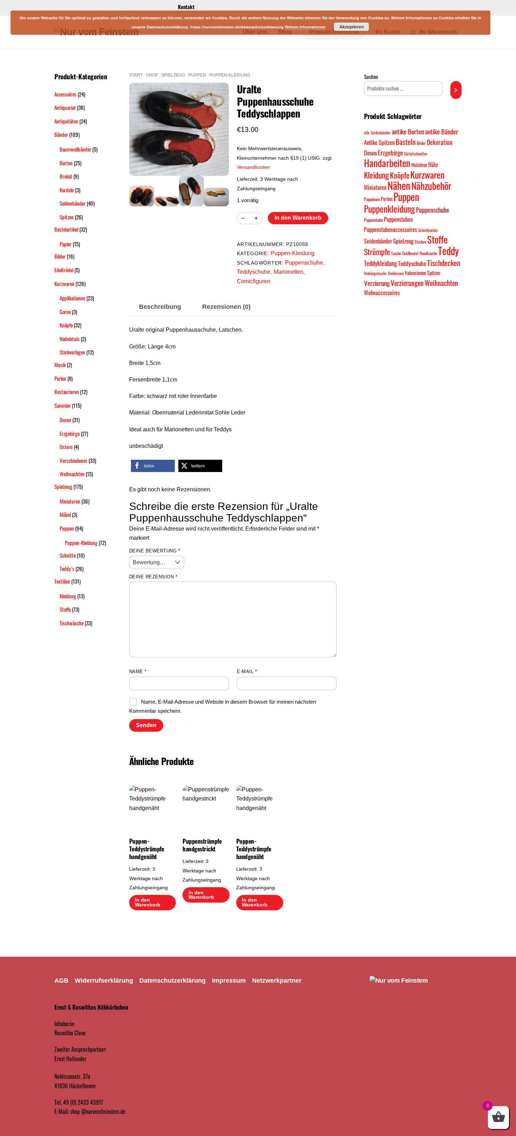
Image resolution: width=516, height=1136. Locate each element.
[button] (153, 466)
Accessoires (65, 94)
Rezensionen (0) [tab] (226, 306)
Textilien (62, 581)
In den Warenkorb (298, 218)
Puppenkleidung (389, 208)
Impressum (229, 980)
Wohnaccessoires (382, 292)
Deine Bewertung (154, 550)
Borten (66, 163)
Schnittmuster (428, 230)
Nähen (399, 185)
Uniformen (396, 273)
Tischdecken (443, 262)
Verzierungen (407, 283)
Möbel (65, 514)
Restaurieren (66, 392)
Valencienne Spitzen (422, 273)
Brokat (66, 176)
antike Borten (408, 131)
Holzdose (419, 164)
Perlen (60, 378)
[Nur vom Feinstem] (399, 980)
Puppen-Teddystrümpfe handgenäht (146, 849)
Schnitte (68, 555)
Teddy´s (67, 568)
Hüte (433, 164)
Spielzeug (173, 75)
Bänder (61, 134)
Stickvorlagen (72, 352)
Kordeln (67, 190)
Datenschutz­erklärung (172, 980)
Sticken (420, 242)
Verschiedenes (73, 460)
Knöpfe (66, 325)
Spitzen (67, 217)
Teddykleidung (380, 263)
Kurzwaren (64, 283)
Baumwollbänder (75, 149)
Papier (66, 244)
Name (138, 671)
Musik (60, 364)
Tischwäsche (72, 623)
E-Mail (247, 671)
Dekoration (439, 142)
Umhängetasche (375, 273)
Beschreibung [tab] (160, 306)
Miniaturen (70, 501)
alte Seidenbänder (377, 132)
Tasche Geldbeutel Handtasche (414, 253)
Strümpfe (377, 251)
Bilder (60, 256)
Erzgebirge (70, 433)
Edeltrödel (63, 270)
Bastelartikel (66, 229)
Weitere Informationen (305, 26)
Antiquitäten (66, 121)
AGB (61, 980)
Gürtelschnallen (415, 154)
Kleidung (68, 596)
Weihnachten (72, 474)
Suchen (371, 76)
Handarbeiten (387, 163)
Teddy (448, 251)
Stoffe (65, 609)
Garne (65, 311)
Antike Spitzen (379, 142)
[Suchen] (456, 90)
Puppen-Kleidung (230, 75)
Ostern (66, 447)
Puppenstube (373, 220)
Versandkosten (253, 167)
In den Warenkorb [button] (147, 902)
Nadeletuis (70, 339)
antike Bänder (441, 131)
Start (136, 75)
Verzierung (377, 283)
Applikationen (72, 298)
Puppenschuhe (304, 263)
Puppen (197, 75)
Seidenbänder (73, 203)
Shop (152, 75)
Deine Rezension (153, 576)
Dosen (65, 420)
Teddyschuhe (253, 272)
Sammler (62, 405)
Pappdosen (372, 199)
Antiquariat (65, 107)
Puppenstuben (398, 219)
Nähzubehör (431, 186)
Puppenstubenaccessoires (390, 229)
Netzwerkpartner (277, 980)
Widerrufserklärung (104, 980)
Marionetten (288, 272)
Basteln (406, 141)
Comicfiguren (253, 281)
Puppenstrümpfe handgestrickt (202, 845)
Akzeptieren (351, 27)
